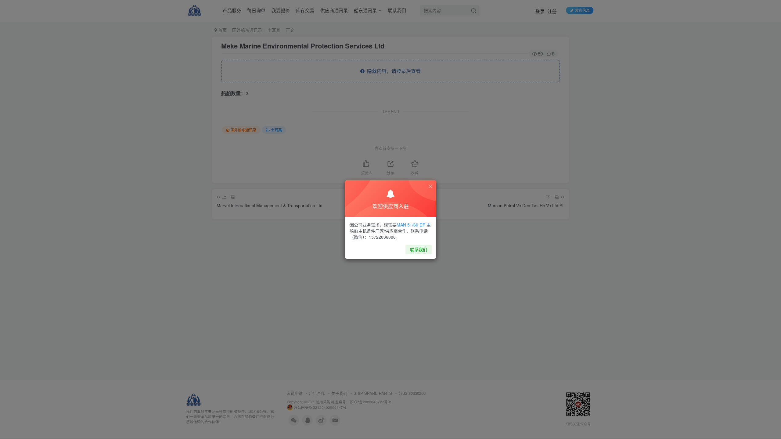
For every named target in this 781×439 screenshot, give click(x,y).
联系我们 (418, 249)
